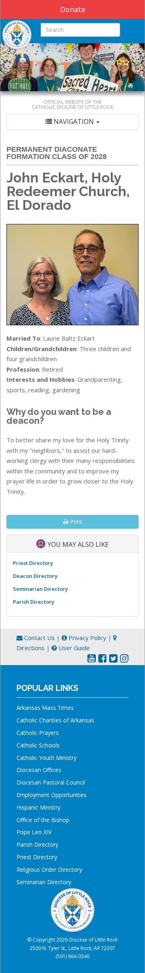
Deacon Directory (35, 576)
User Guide (73, 648)
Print (75, 521)
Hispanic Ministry (38, 807)
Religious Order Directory (49, 869)
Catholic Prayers (38, 733)
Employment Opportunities (52, 795)
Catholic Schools (38, 745)
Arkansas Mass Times (45, 707)
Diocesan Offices (39, 770)
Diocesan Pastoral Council (51, 782)
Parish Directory (33, 601)
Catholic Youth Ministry (47, 758)
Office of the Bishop (43, 820)
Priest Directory (33, 563)
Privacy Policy (86, 638)
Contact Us (39, 638)
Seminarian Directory (40, 588)
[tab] (72, 121)
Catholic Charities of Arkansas (55, 720)
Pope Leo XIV (34, 832)
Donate (72, 9)
